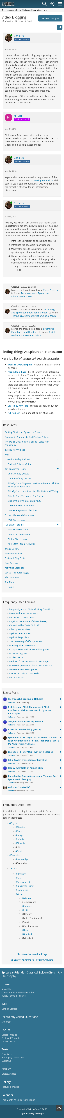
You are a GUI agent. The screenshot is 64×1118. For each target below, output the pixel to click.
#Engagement (23, 882)
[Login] (52, 4)
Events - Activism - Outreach (24, 673)
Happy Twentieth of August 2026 (25, 767)
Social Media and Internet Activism (33, 334)
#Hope (25, 930)
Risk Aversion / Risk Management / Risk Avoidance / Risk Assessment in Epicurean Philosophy (30, 710)
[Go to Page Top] (59, 1108)
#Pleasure (21, 873)
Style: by (32, 1113)
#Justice (26, 910)
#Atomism (21, 827)
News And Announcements (23, 613)
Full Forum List (17, 677)
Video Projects (50, 290)
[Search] (44, 4)
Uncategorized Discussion (22, 645)
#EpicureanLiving (25, 885)
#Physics (13, 823)
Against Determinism (20, 633)
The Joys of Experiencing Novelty (25, 721)
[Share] (59, 27)
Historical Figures (18, 653)
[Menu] (60, 4)
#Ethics (13, 868)
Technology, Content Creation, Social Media (34, 315)
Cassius (9, 21)
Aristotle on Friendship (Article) (24, 729)
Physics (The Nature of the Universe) (28, 621)
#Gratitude (27, 934)
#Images (20, 835)
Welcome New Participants (23, 669)
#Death (19, 851)
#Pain (18, 877)
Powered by (32, 1109)
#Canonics (14, 855)
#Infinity (20, 839)
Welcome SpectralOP (19, 787)
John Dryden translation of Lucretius (27, 759)
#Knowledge (22, 859)
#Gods (19, 831)
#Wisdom (27, 898)
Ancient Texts (16, 657)
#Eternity (20, 843)
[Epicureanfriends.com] (8, 4)
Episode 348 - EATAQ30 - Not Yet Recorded (30, 751)
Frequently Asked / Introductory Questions (31, 609)
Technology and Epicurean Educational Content (30, 295)
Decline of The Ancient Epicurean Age (28, 661)
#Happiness (22, 889)
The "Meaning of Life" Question (25, 641)
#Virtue (19, 894)
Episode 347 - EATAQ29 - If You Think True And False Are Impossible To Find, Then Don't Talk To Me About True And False (33, 740)
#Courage (27, 906)
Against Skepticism (19, 637)
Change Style (55, 972)
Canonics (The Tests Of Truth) (24, 625)
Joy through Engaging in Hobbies (25, 698)
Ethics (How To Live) (19, 629)
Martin (11, 790)
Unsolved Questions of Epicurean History (30, 665)
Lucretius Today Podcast (21, 617)
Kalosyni (11, 702)
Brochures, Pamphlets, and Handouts (33, 330)
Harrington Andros (43, 180)
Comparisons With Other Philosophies (29, 649)
